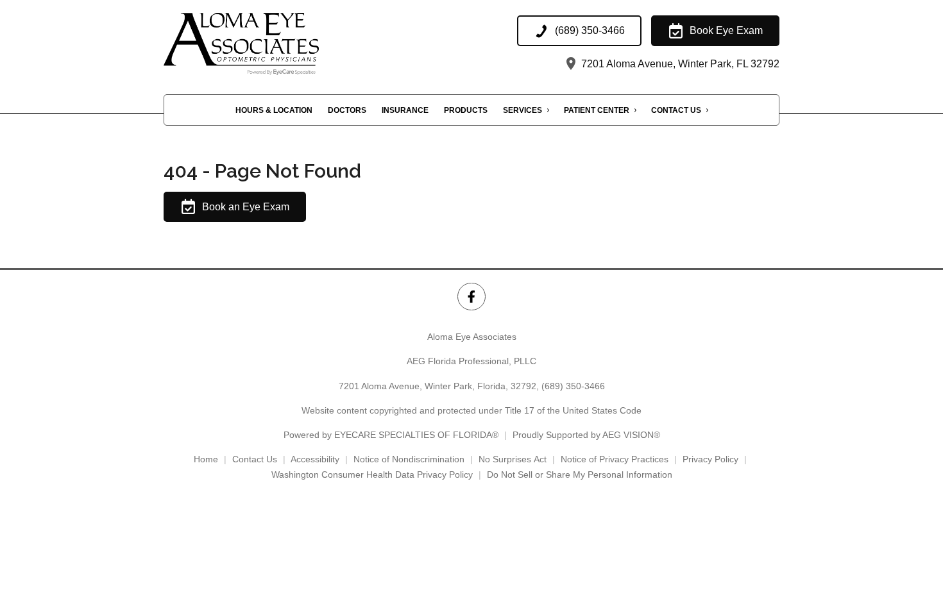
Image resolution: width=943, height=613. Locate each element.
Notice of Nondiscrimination (408, 459)
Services (522, 110)
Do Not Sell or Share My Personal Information (579, 474)
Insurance (405, 110)
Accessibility (315, 459)
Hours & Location (273, 110)
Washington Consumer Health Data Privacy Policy (372, 474)
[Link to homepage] (267, 44)
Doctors (347, 110)
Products (466, 110)
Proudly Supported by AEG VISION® (586, 435)
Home (206, 459)
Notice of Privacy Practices (614, 459)
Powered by (391, 435)
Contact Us (676, 110)
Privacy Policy (710, 459)
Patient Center (596, 110)
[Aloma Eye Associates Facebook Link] (471, 296)
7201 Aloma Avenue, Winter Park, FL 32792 (679, 63)
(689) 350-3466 (573, 386)
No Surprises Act (513, 459)
